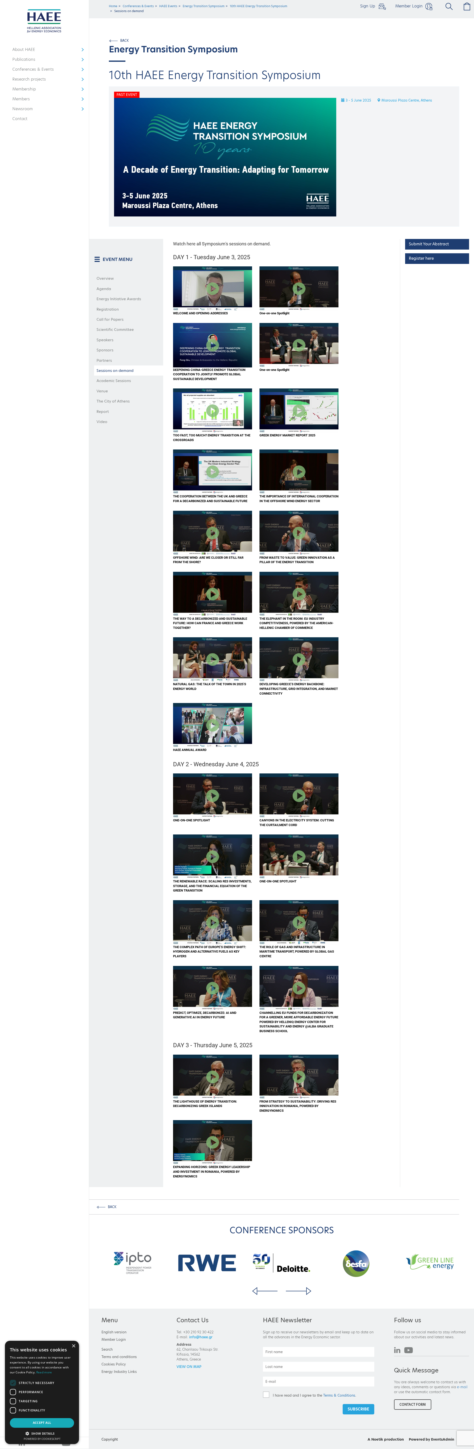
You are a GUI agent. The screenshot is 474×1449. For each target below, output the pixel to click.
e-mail (462, 1387)
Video (102, 421)
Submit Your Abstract (429, 244)
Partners (104, 360)
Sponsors (105, 350)
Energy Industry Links (119, 1371)
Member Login (409, 6)
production (394, 1439)
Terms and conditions (119, 1356)
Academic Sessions (114, 380)
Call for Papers (110, 319)
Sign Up (368, 6)
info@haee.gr (201, 1337)
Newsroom (26, 110)
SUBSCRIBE (358, 1409)
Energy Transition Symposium (203, 6)
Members (26, 100)
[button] (42, 1433)
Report (103, 411)
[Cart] (465, 6)
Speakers (105, 339)
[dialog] (42, 1392)
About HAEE (26, 51)
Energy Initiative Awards (119, 298)
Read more (44, 1372)
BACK (124, 40)
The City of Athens (113, 401)
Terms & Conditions (339, 1395)
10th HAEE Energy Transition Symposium (258, 6)
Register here (421, 258)
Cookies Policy (113, 1364)
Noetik (377, 1439)
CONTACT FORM (412, 1404)
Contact (19, 119)
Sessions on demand (115, 370)
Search (107, 1349)
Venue (102, 391)
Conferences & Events (33, 70)
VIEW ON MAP (189, 1366)
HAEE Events (168, 6)
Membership (26, 90)
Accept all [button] (42, 1423)
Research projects (29, 80)
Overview (105, 278)
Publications (26, 60)
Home (113, 6)
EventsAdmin (442, 1439)
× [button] (73, 1346)
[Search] (447, 6)
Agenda (104, 288)
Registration (108, 309)
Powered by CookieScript (42, 1439)
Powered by (419, 1439)
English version (113, 1332)
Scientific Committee (115, 329)
